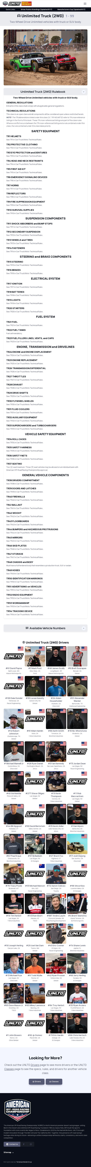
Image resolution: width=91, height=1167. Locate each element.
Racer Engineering (13, 703)
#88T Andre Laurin (56, 915)
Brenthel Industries (56, 736)
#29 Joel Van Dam (35, 945)
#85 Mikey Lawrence (35, 1005)
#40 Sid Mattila (13, 793)
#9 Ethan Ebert (35, 915)
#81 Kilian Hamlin (35, 730)
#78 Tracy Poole (14, 885)
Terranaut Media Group (24, 1162)
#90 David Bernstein (35, 826)
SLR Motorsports (77, 921)
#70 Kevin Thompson (56, 794)
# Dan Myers (77, 826)
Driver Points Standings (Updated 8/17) (36, 9)
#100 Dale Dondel (13, 698)
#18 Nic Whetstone (77, 730)
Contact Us (13, 1144)
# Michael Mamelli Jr (14, 763)
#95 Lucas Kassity (35, 698)
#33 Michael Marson (35, 885)
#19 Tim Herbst (13, 915)
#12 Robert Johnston (13, 732)
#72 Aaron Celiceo (56, 885)
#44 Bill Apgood (14, 826)
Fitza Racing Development (56, 921)
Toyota (56, 891)
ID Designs (35, 861)
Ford (35, 673)
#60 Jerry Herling (77, 975)
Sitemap (7, 1152)
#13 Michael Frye (14, 975)
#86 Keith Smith (56, 730)
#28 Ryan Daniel (35, 763)
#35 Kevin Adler (56, 826)
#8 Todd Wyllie (35, 975)
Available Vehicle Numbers (47, 628)
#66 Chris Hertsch (77, 1035)
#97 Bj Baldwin (35, 856)
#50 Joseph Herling (13, 945)
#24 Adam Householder (56, 699)
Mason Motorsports (13, 673)
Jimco (35, 769)
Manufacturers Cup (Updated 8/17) (71, 9)
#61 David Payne (14, 668)
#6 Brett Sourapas (77, 668)
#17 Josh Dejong (77, 856)
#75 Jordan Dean (77, 763)
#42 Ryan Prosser (56, 975)
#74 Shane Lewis (77, 945)
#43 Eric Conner (56, 945)
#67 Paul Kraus (13, 856)
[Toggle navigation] (85, 4)
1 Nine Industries (35, 736)
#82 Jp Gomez (35, 1035)
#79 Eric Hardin (56, 1035)
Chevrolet (56, 706)
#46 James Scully (56, 668)
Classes (9, 1069)
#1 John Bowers (14, 1035)
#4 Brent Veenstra (77, 915)
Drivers (35, 1065)
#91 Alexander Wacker (77, 699)
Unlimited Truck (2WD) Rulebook (43, 92)
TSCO (35, 921)
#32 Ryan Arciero (77, 1005)
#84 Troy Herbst (56, 1005)
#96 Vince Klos (77, 885)
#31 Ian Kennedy (56, 763)
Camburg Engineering (77, 706)
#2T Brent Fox (56, 856)
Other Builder (14, 1040)
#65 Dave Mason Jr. (13, 1005)
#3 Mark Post (35, 668)
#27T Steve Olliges (35, 793)
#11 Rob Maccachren (77, 794)
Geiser (77, 673)
